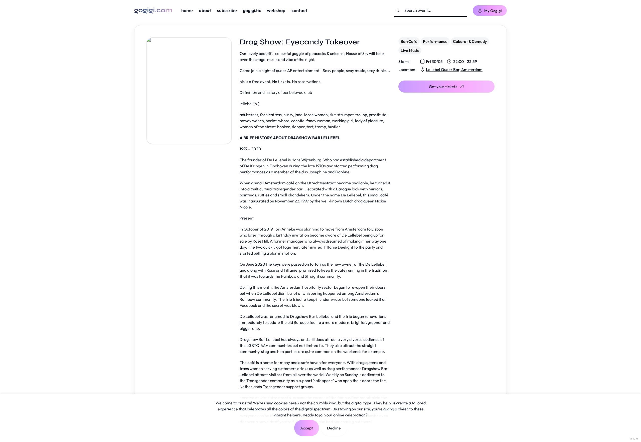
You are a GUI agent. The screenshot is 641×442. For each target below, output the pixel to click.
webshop (276, 10)
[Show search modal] (397, 10)
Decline (334, 427)
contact (299, 10)
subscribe (227, 10)
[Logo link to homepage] (153, 11)
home (187, 10)
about (205, 10)
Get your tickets (443, 86)
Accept (306, 427)
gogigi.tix (252, 10)
